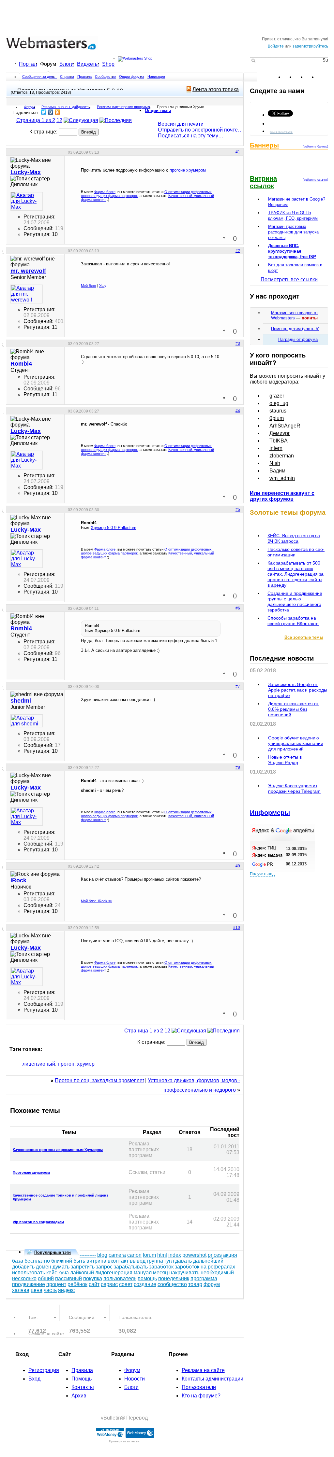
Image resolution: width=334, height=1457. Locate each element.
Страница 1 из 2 (35, 120)
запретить (83, 1266)
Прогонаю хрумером (31, 1172)
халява (20, 1290)
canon (134, 1255)
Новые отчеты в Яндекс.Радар (285, 759)
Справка (67, 76)
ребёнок (77, 1284)
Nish (274, 463)
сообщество (172, 1284)
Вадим (277, 470)
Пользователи (199, 1387)
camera (117, 1255)
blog (102, 1255)
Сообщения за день (39, 76)
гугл (169, 1261)
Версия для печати (181, 124)
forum (149, 1255)
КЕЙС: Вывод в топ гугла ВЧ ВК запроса (293, 538)
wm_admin (282, 478)
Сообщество (105, 76)
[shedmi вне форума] (26, 720)
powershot (194, 1255)
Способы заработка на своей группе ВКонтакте (293, 620)
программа (203, 1278)
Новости (134, 1378)
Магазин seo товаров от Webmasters (294, 315)
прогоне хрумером (188, 170)
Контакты (82, 1387)
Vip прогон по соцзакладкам (38, 1222)
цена (36, 1290)
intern (275, 448)
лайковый (82, 1272)
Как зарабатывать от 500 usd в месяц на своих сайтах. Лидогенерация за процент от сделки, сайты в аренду (295, 574)
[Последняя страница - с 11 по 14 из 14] (115, 120)
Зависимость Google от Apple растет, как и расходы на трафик (297, 690)
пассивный (68, 1278)
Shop (108, 64)
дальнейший (208, 1261)
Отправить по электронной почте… (200, 130)
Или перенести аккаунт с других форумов (282, 496)
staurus (277, 410)
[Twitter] (43, 112)
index (174, 1255)
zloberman (281, 455)
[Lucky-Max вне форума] (26, 201)
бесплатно (37, 1261)
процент (56, 1284)
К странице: (44, 131)
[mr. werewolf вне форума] (26, 294)
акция (230, 1255)
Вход (34, 1378)
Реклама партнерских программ (123, 107)
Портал (28, 64)
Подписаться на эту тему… (190, 135)
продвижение (28, 1284)
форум (212, 1284)
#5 (237, 509)
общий (46, 1278)
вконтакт (118, 1261)
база (17, 1261)
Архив (78, 1395)
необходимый (217, 1272)
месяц (160, 1272)
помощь (147, 1278)
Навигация (156, 76)
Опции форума (131, 76)
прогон (66, 1064)
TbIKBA (278, 440)
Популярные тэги (52, 1252)
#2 (237, 250)
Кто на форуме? (201, 1395)
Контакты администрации (212, 1378)
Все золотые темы (303, 637)
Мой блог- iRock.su (96, 901)
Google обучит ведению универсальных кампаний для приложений (295, 743)
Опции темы (158, 110)
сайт (94, 1284)
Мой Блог (88, 285)
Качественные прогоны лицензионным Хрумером (58, 1150)
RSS (323, 77)
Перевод (137, 1418)
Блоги (66, 64)
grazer (276, 396)
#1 (237, 152)
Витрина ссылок (263, 182)
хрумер (86, 1064)
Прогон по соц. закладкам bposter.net (99, 1080)
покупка (92, 1278)
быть (79, 1261)
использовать (28, 1272)
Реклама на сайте (203, 1370)
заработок (161, 1266)
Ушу (102, 285)
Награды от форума (298, 339)
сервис (109, 1284)
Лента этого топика (215, 89)
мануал (143, 1272)
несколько (24, 1278)
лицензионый (39, 1064)
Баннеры (264, 145)
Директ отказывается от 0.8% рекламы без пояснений (293, 709)
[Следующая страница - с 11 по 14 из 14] (81, 120)
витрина (96, 1261)
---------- (88, 1255)
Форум (48, 64)
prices (215, 1255)
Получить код (262, 874)
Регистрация (43, 1370)
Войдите (276, 46)
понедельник (173, 1278)
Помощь (81, 1378)
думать (61, 1266)
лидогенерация (113, 1272)
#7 (237, 686)
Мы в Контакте (281, 131)
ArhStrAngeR (284, 425)
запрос (104, 1266)
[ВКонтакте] (50, 112)
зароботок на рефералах (205, 1266)
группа (155, 1261)
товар (195, 1284)
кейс (51, 1272)
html (162, 1255)
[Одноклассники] (57, 112)
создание (145, 1284)
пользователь (119, 1278)
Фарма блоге (104, 192)
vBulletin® (113, 1418)
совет (125, 1284)
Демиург (279, 433)
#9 (237, 866)
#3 (237, 343)
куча (63, 1272)
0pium (276, 418)
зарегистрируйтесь (310, 46)
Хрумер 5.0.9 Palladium (113, 527)
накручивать (184, 1272)
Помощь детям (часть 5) (295, 328)
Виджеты (88, 64)
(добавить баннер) (315, 146)
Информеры (270, 812)
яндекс (66, 1290)
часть (50, 1290)
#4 (237, 411)
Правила (84, 76)
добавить (23, 1266)
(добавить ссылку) (315, 179)
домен (43, 1266)
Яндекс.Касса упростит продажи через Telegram (294, 788)
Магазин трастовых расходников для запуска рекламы (293, 232)
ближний (61, 1261)
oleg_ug (278, 403)
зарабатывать (131, 1266)
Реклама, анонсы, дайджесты (65, 107)
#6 (237, 608)
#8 (237, 767)
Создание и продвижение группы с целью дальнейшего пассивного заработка (294, 601)
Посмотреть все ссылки (289, 279)
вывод (137, 1261)
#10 (236, 927)
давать (183, 1261)
